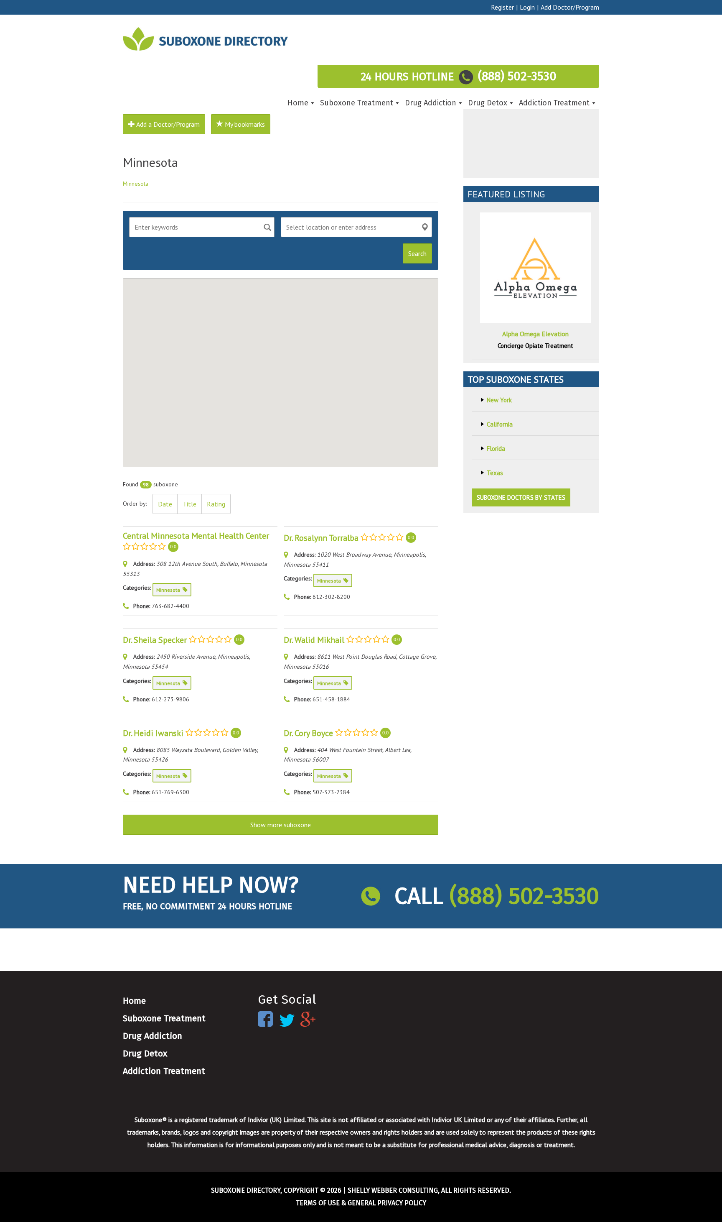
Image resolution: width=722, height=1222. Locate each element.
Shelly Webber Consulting (393, 1190)
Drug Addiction (430, 102)
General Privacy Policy (387, 1203)
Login (527, 7)
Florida (496, 448)
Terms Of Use (318, 1203)
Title (189, 504)
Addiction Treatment (554, 102)
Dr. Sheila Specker (155, 639)
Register (502, 7)
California (500, 424)
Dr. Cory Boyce (308, 732)
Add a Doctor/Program (167, 124)
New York (499, 400)
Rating (216, 504)
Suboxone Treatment (356, 102)
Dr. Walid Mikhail (314, 639)
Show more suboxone (280, 825)
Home (297, 102)
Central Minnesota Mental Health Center (196, 535)
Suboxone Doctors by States (521, 497)
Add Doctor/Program (570, 7)
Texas (495, 473)
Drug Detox (487, 102)
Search (417, 253)
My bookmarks (244, 124)
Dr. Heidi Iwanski (153, 732)
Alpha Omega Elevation (535, 334)
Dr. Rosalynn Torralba (321, 537)
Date (165, 504)
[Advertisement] (531, 125)
